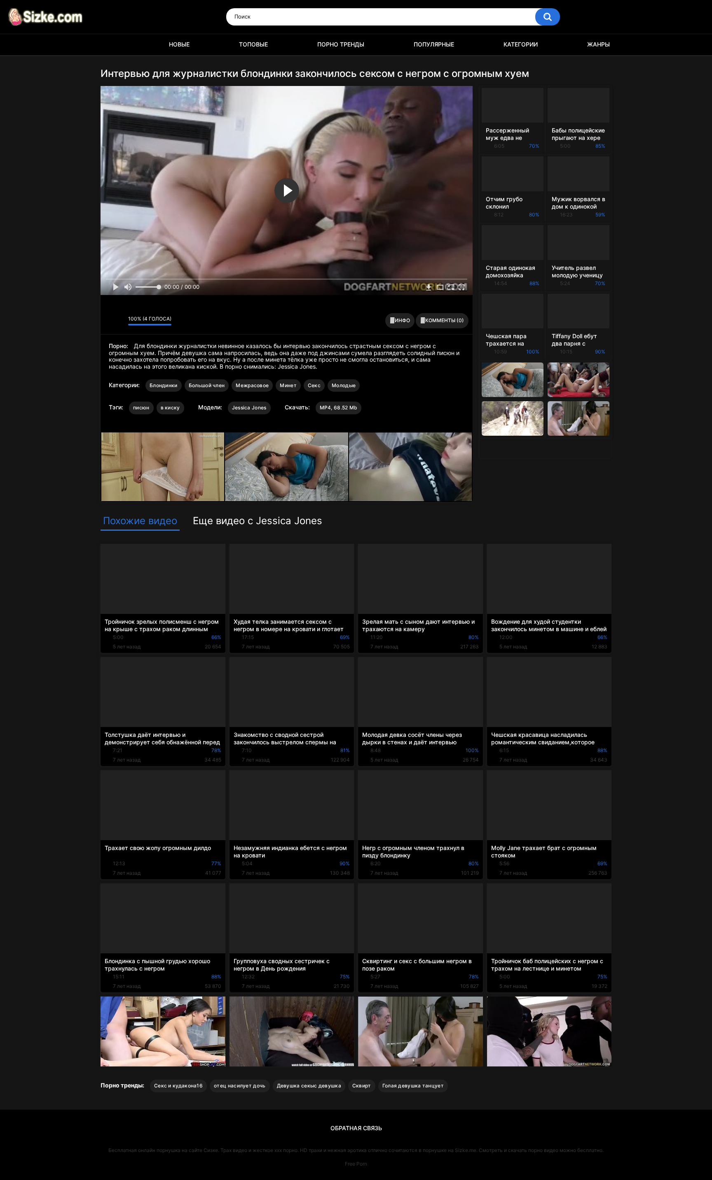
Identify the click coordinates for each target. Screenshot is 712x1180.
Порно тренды (340, 44)
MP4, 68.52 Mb (339, 407)
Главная (111, 44)
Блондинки (164, 385)
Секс (314, 385)
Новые (179, 44)
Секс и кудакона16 (178, 1085)
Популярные (434, 44)
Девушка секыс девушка (309, 1085)
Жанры (598, 44)
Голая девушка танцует (413, 1085)
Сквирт (361, 1085)
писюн (141, 407)
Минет (288, 385)
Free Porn (356, 1164)
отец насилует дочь (239, 1085)
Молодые (344, 385)
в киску (170, 407)
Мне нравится (109, 321)
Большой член (207, 385)
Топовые (253, 44)
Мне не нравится (119, 321)
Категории (521, 44)
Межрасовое (252, 385)
